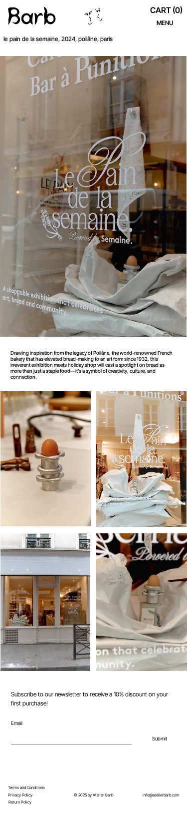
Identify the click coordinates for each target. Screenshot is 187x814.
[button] (168, 10)
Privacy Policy (20, 794)
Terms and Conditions (26, 787)
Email (16, 723)
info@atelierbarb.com (161, 794)
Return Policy (19, 801)
